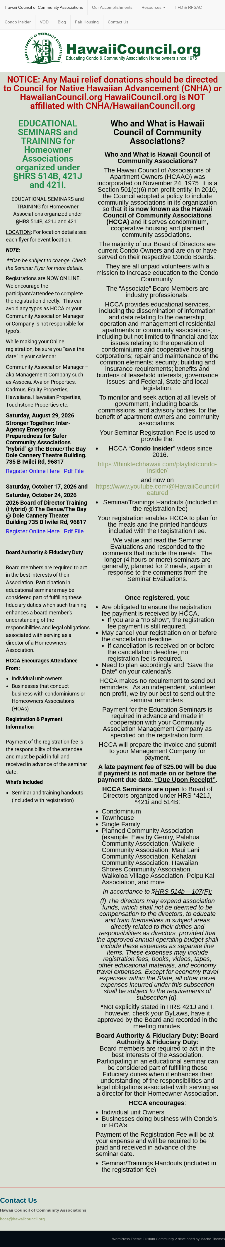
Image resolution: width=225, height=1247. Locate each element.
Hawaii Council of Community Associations (44, 7)
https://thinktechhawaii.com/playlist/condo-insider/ (157, 467)
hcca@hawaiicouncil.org (22, 1219)
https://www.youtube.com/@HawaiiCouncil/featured (157, 489)
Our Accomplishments (112, 7)
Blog (62, 22)
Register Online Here (33, 471)
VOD (44, 22)
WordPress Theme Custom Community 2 (144, 1239)
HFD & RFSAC (188, 7)
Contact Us (118, 22)
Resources (152, 7)
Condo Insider (18, 22)
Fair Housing (87, 22)
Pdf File (74, 471)
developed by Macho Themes (201, 1239)
